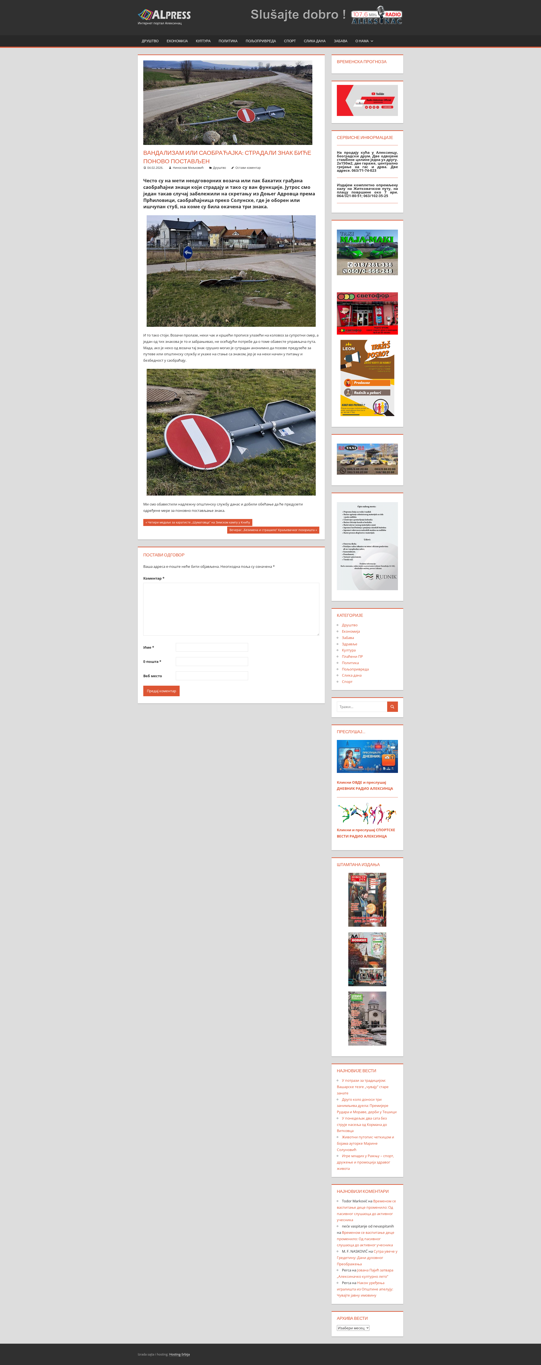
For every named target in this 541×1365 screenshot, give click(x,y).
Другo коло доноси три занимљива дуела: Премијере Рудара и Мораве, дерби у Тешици (367, 1105)
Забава (340, 41)
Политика (228, 41)
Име (148, 647)
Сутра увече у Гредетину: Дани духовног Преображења (367, 1257)
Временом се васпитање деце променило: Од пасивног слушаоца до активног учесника (365, 1239)
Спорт (290, 41)
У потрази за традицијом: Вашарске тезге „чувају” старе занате (363, 1086)
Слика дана (315, 41)
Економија (177, 41)
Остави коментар (248, 168)
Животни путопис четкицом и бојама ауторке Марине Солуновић (365, 1143)
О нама (362, 41)
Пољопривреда (261, 41)
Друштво (150, 41)
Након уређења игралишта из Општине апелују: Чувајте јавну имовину (365, 1289)
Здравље (349, 644)
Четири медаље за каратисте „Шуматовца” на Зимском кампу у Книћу (199, 523)
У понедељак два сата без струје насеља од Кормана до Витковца (362, 1124)
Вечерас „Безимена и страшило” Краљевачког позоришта (272, 531)
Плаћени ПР (352, 656)
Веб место (152, 675)
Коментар (153, 578)
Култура (203, 41)
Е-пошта (152, 661)
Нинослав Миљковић (188, 168)
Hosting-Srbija (179, 1354)
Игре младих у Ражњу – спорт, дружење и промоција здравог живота (365, 1162)
